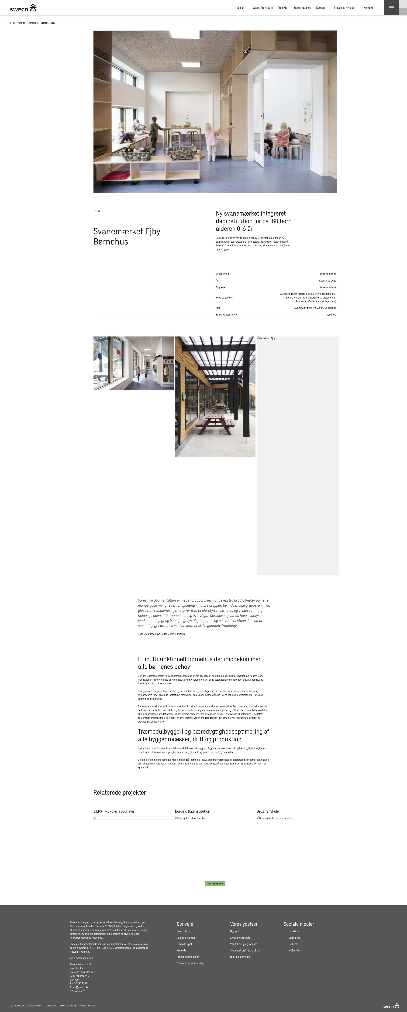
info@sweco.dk (80, 987)
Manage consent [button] (87, 1005)
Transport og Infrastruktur (245, 950)
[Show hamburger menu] (391, 7)
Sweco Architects (262, 7)
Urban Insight (184, 944)
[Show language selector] (403, 4)
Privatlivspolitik (34, 1005)
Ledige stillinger (186, 937)
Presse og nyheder (344, 7)
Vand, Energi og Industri (243, 944)
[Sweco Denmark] (23, 7)
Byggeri (234, 931)
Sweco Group (184, 931)
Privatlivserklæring (68, 1005)
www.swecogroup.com (81, 957)
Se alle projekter (215, 883)
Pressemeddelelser (188, 956)
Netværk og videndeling (190, 963)
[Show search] (403, 11)
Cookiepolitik (50, 1005)
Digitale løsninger (240, 956)
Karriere (320, 7)
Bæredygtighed (302, 7)
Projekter (283, 7)
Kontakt (368, 7)
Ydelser (239, 7)
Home (12, 22)
